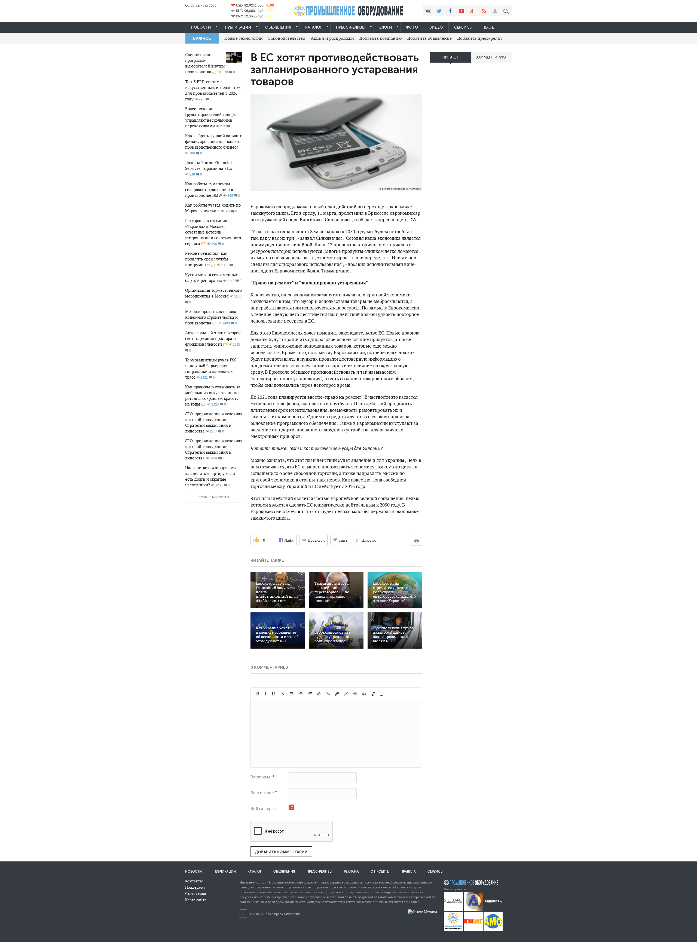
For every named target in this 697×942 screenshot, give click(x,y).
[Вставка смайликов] (319, 693)
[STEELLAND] (453, 909)
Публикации (238, 27)
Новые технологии (243, 38)
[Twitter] (439, 10)
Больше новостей (214, 497)
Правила (408, 871)
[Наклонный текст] (265, 693)
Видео (436, 27)
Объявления (278, 27)
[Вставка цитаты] (364, 693)
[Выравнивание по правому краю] (309, 693)
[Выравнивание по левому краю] (291, 693)
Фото (412, 27)
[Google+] (472, 10)
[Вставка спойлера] (382, 693)
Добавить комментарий (281, 852)
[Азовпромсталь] (473, 909)
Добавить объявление (429, 38)
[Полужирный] (257, 693)
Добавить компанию (380, 38)
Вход (489, 27)
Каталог (313, 27)
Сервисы (463, 27)
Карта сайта (195, 899)
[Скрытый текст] (355, 693)
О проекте (380, 871)
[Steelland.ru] (493, 909)
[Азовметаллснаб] (493, 930)
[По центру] (300, 693)
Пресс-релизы (350, 27)
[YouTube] (461, 10)
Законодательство (286, 38)
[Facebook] (450, 10)
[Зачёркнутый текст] (282, 693)
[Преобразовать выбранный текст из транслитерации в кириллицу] (373, 693)
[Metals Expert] (473, 930)
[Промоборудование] (453, 930)
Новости (201, 27)
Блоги (385, 27)
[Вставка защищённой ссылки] (337, 693)
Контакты (194, 881)
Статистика (195, 893)
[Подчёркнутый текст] (273, 693)
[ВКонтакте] (428, 10)
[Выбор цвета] (346, 693)
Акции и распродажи (332, 38)
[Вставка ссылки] (328, 693)
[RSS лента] (483, 10)
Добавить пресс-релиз (480, 38)
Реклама (351, 871)
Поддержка (195, 887)
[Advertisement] (471, 152)
